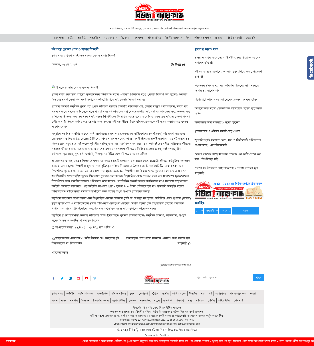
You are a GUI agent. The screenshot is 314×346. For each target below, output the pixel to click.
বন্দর (64, 300)
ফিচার (55, 300)
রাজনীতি (82, 38)
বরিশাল (74, 300)
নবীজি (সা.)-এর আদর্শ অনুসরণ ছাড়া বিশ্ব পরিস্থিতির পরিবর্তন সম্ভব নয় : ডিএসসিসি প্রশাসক (149, 341)
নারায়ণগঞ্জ (109, 38)
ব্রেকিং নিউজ (118, 300)
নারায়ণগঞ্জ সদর (238, 294)
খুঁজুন (258, 277)
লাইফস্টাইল (224, 300)
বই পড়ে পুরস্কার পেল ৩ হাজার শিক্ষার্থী (96, 56)
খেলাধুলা (139, 38)
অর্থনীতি (70, 294)
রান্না (190, 300)
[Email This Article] (179, 64)
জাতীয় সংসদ (179, 294)
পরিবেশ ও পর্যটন (202, 38)
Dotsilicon (164, 335)
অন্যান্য (218, 38)
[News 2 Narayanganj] (159, 11)
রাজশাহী (180, 300)
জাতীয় (71, 38)
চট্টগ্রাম (155, 294)
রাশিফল (200, 300)
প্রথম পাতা (59, 38)
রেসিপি (211, 300)
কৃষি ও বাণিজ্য (154, 38)
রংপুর (157, 300)
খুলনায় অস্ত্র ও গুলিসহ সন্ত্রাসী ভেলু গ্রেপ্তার (217, 131)
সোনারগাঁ (238, 300)
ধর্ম (210, 294)
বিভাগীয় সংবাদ (172, 38)
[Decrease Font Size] (176, 64)
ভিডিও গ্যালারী (235, 38)
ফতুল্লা (253, 294)
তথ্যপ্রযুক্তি (251, 38)
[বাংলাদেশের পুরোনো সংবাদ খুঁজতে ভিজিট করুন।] (229, 190)
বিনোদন (125, 38)
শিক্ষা (188, 38)
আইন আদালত (85, 294)
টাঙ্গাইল (193, 294)
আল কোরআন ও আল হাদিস (84, 341)
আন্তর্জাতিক (95, 38)
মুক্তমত (132, 300)
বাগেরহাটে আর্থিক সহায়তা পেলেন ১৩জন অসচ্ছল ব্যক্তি (226, 100)
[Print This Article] (183, 64)
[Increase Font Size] (172, 64)
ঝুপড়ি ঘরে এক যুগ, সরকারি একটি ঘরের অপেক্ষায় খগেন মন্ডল (231, 341)
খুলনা (132, 294)
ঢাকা (203, 294)
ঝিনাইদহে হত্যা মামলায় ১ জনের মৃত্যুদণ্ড (217, 122)
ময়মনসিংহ (145, 300)
